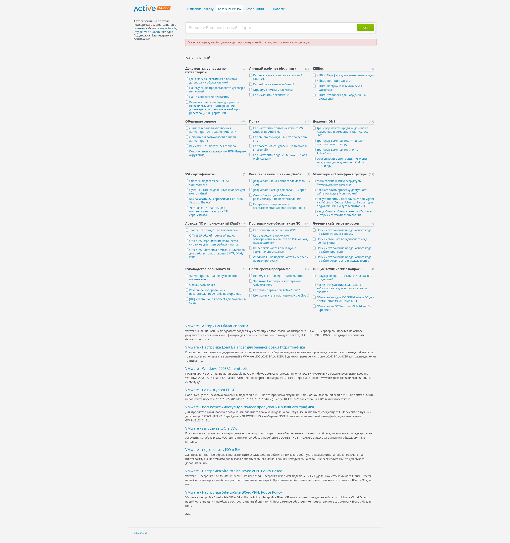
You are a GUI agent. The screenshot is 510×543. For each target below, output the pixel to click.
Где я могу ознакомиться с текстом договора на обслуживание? (213, 80)
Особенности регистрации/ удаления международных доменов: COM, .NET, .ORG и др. (342, 162)
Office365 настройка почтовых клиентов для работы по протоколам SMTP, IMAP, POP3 (217, 253)
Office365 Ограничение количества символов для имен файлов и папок (213, 242)
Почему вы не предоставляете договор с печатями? (217, 89)
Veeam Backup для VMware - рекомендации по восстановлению (277, 197)
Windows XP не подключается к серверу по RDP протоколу (280, 258)
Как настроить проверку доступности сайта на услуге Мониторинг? (342, 191)
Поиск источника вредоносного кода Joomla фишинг (342, 240)
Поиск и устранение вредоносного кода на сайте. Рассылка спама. (344, 232)
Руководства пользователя (207, 269)
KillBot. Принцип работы (334, 80)
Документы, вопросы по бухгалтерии (205, 70)
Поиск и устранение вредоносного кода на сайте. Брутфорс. (344, 249)
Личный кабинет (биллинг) (272, 68)
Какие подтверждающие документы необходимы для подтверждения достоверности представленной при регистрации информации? (214, 107)
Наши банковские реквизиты (209, 97)
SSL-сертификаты (200, 174)
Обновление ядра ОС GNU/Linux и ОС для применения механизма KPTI (345, 299)
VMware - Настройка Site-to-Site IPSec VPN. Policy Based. (234, 471)
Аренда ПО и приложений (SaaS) (212, 223)
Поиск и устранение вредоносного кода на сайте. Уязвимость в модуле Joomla (344, 258)
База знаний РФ (229, 9)
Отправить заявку (200, 9)
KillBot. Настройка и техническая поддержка (339, 87)
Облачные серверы (201, 121)
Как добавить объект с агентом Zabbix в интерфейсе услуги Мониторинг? (344, 213)
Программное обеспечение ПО (275, 223)
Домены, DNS (324, 121)
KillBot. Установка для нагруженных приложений (341, 96)
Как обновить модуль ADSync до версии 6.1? (280, 138)
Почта (254, 121)
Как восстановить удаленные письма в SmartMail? (280, 147)
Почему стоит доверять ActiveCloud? (278, 276)
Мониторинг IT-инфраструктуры (340, 174)
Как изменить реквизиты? (271, 95)
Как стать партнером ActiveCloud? (276, 290)
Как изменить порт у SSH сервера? (213, 146)
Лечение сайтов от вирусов (336, 223)
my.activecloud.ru (146, 32)
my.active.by (168, 28)
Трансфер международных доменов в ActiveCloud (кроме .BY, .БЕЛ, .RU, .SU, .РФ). (342, 131)
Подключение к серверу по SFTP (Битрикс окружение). (218, 153)
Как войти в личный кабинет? (273, 84)
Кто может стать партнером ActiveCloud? (281, 295)
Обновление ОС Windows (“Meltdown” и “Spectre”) (344, 308)
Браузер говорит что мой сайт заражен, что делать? (344, 277)
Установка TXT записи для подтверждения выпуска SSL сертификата (209, 211)
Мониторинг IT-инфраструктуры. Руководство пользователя (339, 182)
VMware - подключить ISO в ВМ (212, 449)
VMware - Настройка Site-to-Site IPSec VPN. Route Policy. (234, 492)
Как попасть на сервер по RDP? (274, 230)
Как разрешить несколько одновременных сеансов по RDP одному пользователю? (280, 239)
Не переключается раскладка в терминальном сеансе (274, 249)
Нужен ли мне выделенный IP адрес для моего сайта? (217, 191)
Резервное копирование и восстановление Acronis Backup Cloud (279, 206)
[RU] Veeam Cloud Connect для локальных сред (281, 182)
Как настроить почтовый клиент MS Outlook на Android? (278, 130)
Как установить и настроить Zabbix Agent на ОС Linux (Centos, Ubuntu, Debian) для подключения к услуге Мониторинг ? (345, 202)
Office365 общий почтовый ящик (212, 235)
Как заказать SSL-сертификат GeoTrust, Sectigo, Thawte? (216, 200)
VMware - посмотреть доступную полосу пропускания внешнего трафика (249, 407)
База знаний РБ (257, 9)
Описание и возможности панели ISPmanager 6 (212, 138)
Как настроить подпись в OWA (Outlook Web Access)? (280, 156)
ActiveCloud (140, 533)
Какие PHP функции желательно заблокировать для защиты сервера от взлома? (344, 288)
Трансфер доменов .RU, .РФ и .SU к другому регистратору (340, 142)
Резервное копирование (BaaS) (275, 174)
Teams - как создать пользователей (213, 230)
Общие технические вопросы (337, 269)
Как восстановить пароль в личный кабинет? (277, 77)
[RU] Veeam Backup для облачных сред (279, 190)
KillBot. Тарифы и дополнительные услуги (345, 75)
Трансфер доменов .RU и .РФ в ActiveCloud (337, 151)
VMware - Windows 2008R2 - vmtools (216, 368)
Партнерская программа (269, 269)
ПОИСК (366, 27)
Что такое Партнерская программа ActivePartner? (277, 283)
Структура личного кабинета (273, 89)
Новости (279, 9)
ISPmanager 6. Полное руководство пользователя (213, 277)
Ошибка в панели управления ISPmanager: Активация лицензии (212, 130)
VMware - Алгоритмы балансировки (216, 326)
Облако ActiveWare (202, 285)
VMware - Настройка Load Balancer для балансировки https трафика (245, 347)
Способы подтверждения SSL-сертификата (209, 182)
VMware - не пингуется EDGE (210, 390)
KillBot (318, 68)
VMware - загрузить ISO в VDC (211, 428)
